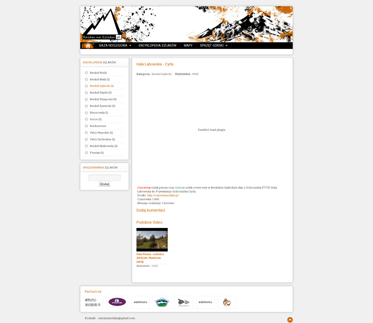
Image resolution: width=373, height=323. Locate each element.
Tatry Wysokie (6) (101, 132)
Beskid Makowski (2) (104, 146)
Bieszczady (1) (99, 112)
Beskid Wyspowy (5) (103, 99)
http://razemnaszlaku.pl (163, 195)
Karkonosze (98, 126)
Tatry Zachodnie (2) (102, 139)
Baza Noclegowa (113, 45)
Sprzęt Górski (212, 45)
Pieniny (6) (97, 152)
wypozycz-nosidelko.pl (93, 302)
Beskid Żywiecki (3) (102, 106)
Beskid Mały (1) (100, 79)
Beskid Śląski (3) (101, 92)
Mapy (188, 45)
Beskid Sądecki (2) (102, 85)
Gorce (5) (96, 119)
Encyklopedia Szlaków (157, 45)
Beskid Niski (98, 72)
